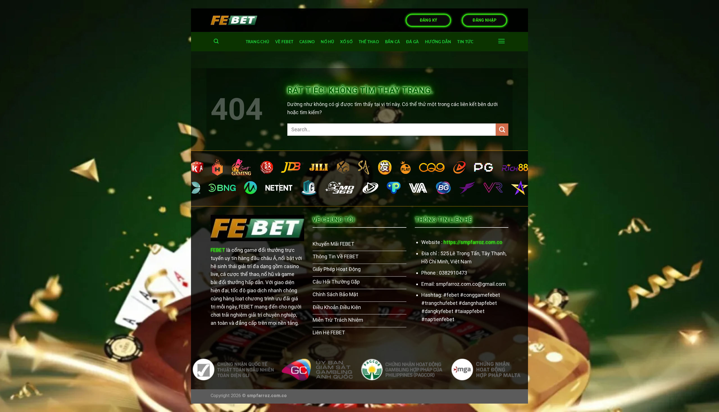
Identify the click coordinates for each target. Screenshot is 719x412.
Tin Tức (465, 42)
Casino (307, 42)
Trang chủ (257, 42)
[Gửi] (502, 129)
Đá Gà (412, 42)
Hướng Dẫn (438, 42)
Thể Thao (369, 42)
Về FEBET (284, 42)
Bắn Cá (392, 42)
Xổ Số (346, 42)
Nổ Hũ (327, 42)
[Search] (216, 41)
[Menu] (501, 41)
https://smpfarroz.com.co (472, 242)
